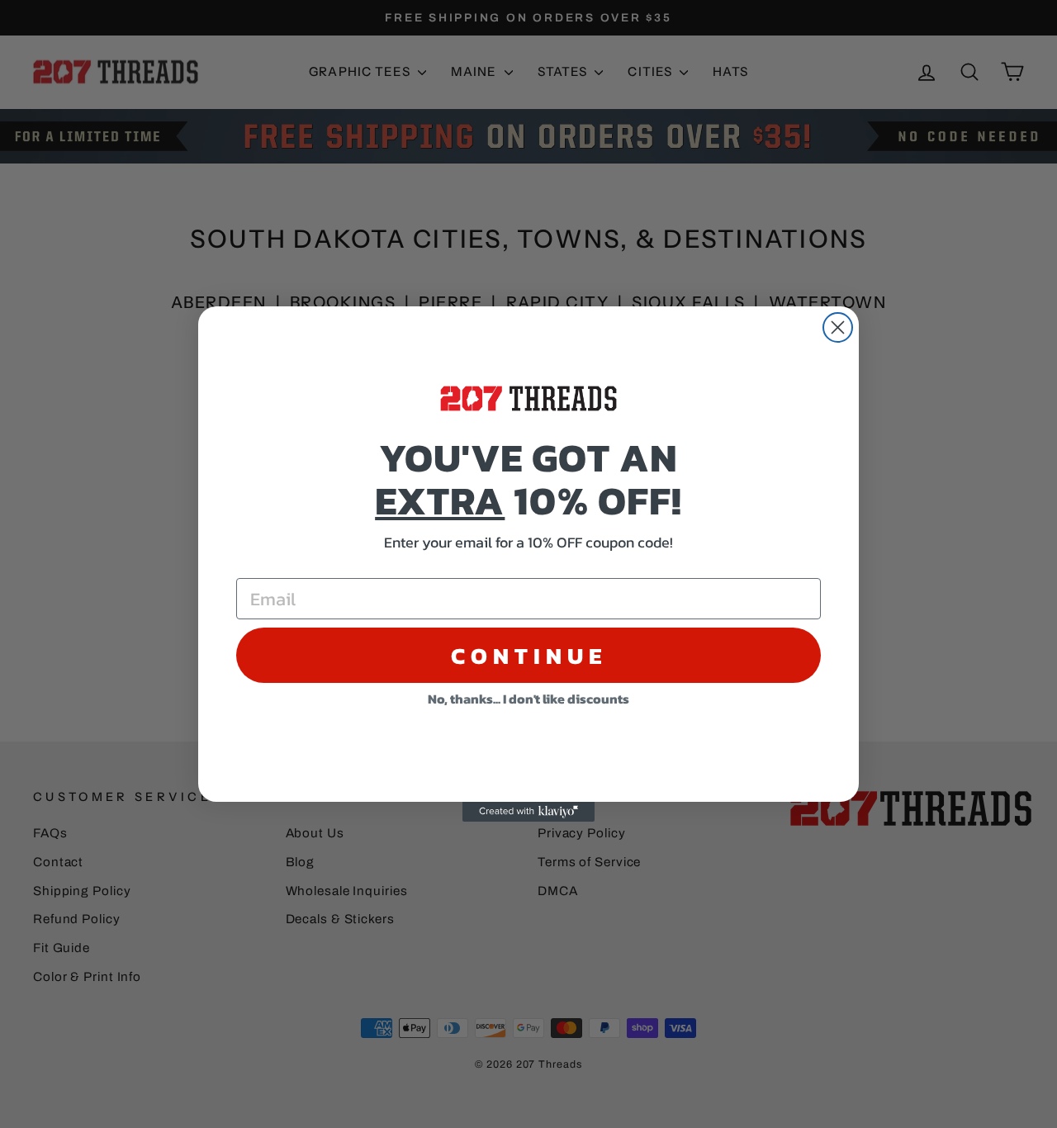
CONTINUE (529, 655)
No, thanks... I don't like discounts (528, 699)
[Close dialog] (837, 327)
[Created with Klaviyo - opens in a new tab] (528, 812)
